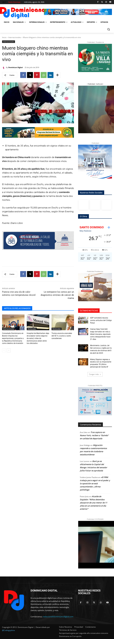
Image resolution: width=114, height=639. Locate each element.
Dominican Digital (15, 67)
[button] (108, 29)
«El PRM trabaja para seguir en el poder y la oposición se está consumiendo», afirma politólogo (95, 483)
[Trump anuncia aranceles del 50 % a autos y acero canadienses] (63, 322)
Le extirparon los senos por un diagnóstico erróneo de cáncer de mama (57, 295)
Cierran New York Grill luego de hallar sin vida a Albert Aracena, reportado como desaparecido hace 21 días (100, 334)
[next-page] (9, 350)
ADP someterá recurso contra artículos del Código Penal (101, 320)
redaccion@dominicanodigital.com (58, 616)
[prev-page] (4, 350)
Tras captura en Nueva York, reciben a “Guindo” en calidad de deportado (94, 435)
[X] (30, 75)
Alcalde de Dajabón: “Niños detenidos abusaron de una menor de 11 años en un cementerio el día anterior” (93, 502)
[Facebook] (98, 2)
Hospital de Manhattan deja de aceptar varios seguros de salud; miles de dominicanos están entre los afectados (38, 338)
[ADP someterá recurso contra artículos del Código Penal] (83, 320)
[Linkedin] (50, 75)
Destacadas (32, 329)
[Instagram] (106, 2)
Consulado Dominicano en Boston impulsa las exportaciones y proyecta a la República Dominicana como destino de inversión (13, 338)
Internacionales (14, 37)
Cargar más (94, 374)
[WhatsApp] (44, 75)
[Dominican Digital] (4, 67)
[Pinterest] (37, 75)
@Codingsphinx (8, 630)
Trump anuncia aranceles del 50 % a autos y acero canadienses (62, 335)
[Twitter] (102, 2)
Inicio (4, 37)
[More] (57, 75)
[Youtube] (110, 2)
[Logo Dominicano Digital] (22, 12)
